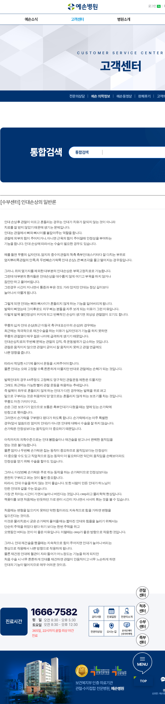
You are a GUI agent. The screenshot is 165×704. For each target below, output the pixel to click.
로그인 (154, 6)
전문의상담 (77, 96)
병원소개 (123, 19)
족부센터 (142, 640)
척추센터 (142, 608)
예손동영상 (124, 96)
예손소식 (31, 19)
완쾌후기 (144, 96)
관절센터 (142, 593)
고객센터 (77, 19)
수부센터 (142, 624)
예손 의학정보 (100, 96)
